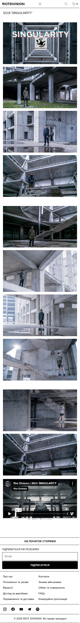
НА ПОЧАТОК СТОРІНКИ (40, 541)
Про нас (8, 576)
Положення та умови (15, 582)
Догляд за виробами (15, 593)
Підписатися (40, 565)
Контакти (44, 576)
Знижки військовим (50, 582)
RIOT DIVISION (32, 618)
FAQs (42, 593)
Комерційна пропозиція (53, 598)
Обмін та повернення (52, 587)
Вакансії (8, 587)
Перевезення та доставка (18, 598)
